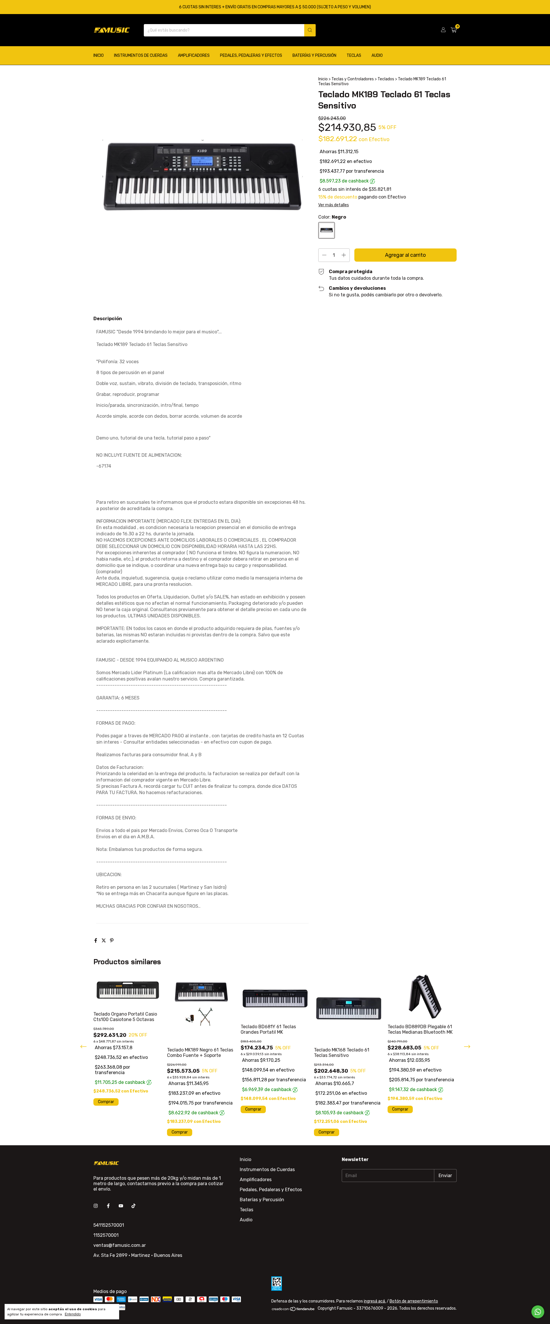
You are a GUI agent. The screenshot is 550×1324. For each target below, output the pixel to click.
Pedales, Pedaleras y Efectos (251, 55)
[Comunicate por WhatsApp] (537, 1311)
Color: (332, 217)
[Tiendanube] (293, 1310)
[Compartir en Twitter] (104, 940)
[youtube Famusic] (121, 1206)
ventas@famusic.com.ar (119, 1245)
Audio (377, 55)
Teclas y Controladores (352, 79)
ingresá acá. (375, 1301)
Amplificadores (194, 55)
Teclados (386, 79)
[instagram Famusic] (95, 1206)
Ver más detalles (333, 205)
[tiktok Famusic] (133, 1206)
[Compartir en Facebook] (96, 940)
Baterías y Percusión (314, 55)
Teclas (354, 55)
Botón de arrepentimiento (414, 1301)
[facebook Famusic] (108, 1206)
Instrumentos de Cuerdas (141, 55)
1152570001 (106, 1235)
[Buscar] (310, 30)
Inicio (98, 55)
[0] (454, 30)
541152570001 (108, 1225)
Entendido (73, 1314)
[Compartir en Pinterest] (111, 940)
